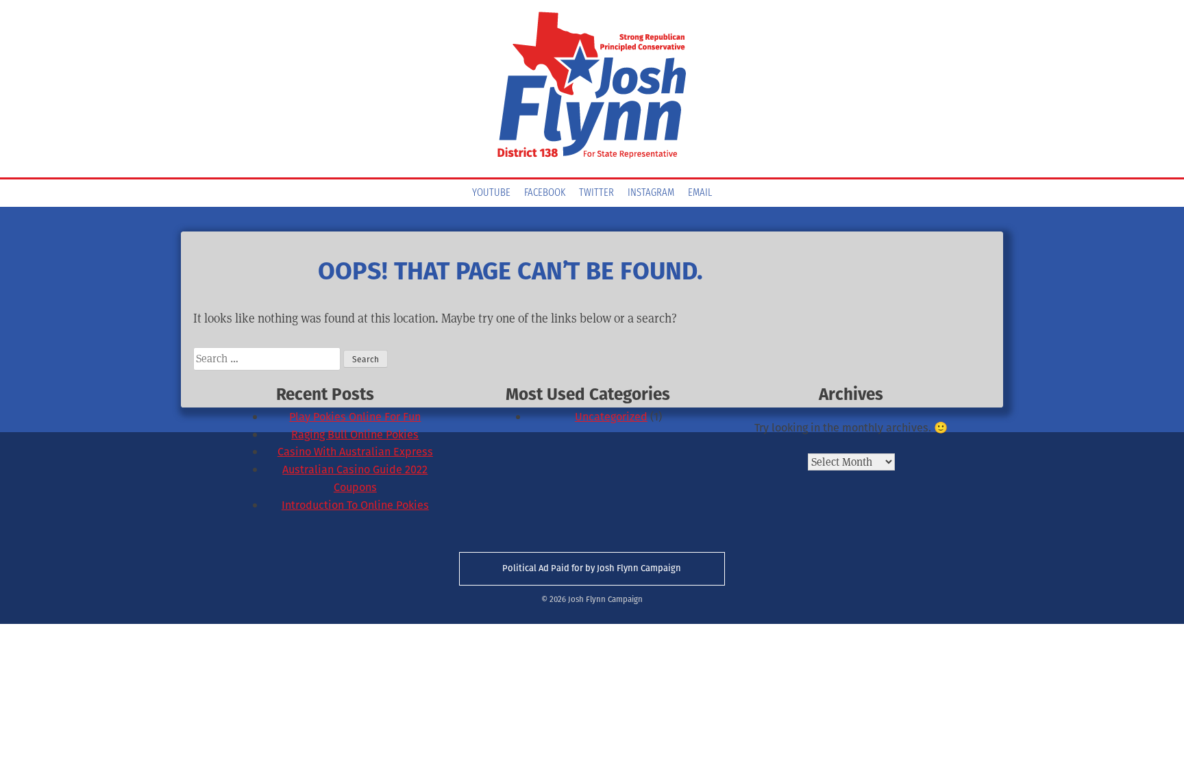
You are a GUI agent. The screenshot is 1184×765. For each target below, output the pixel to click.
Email (700, 193)
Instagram (651, 193)
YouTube (491, 193)
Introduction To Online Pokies (355, 505)
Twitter (596, 193)
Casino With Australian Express (355, 452)
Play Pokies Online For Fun (355, 417)
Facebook (544, 193)
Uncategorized (611, 417)
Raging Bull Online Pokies (355, 434)
